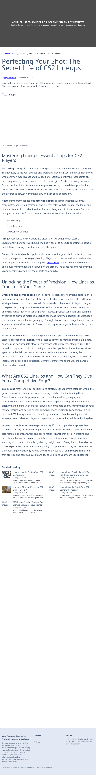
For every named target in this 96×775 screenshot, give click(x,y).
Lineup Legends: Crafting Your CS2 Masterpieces (28, 473)
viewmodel (53, 262)
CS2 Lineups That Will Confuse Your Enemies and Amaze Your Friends (28, 503)
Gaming (15, 53)
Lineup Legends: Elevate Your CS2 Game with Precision (74, 488)
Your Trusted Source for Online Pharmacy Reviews (48, 22)
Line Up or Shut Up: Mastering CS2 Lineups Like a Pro (28, 488)
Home (7, 53)
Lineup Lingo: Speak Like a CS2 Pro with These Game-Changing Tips (75, 473)
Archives (37, 742)
